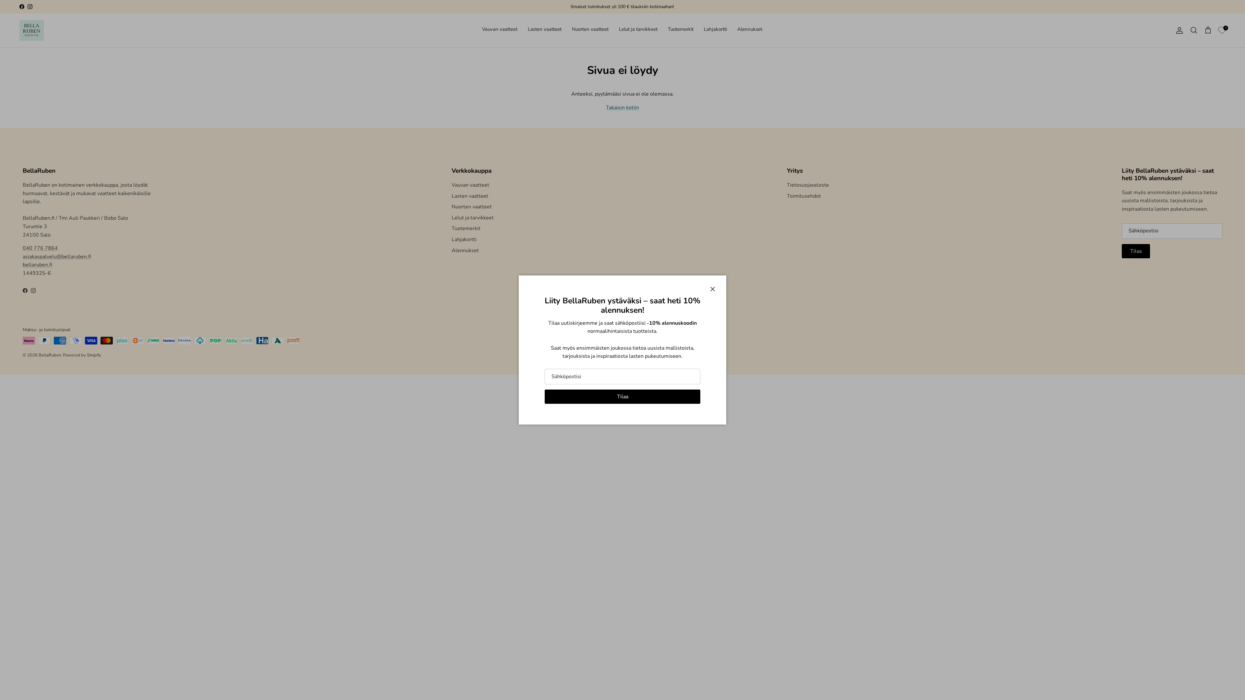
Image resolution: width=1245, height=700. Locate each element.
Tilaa (622, 396)
